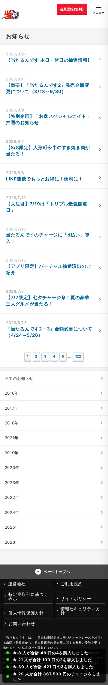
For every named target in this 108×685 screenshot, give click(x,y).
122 (78, 356)
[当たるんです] (10, 14)
